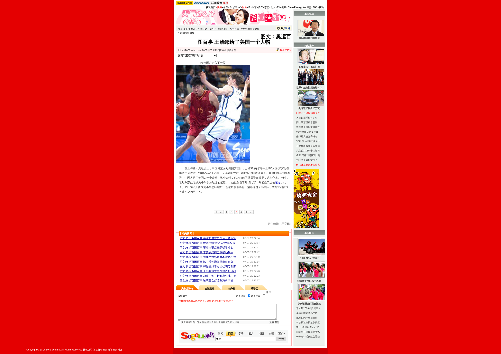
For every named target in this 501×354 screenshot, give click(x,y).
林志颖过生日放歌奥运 (308, 322)
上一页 (218, 212)
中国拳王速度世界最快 (308, 127)
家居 (266, 7)
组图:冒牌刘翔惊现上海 (308, 155)
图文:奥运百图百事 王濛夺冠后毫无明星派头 (206, 247)
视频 (283, 7)
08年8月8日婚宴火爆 (307, 131)
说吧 (271, 333)
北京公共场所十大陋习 (308, 150)
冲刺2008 (222, 29)
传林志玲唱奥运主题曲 (308, 336)
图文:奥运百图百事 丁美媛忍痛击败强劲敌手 (206, 252)
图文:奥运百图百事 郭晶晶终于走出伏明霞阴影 (208, 266)
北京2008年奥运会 (188, 29)
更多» (281, 333)
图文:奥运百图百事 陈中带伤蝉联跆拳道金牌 (206, 261)
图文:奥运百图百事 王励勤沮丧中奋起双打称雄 (208, 271)
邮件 (302, 7)
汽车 (254, 7)
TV (278, 7)
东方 (277, 182)
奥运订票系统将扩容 (306, 117)
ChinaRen (293, 7)
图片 (251, 333)
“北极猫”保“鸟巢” (309, 258)
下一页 (248, 212)
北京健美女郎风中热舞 (309, 281)
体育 (225, 7)
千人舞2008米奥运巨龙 (308, 308)
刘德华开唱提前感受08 (308, 331)
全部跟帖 (209, 288)
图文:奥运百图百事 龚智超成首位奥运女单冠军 (208, 238)
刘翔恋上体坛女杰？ (306, 160)
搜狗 (321, 7)
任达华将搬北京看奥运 (308, 146)
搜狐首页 (210, 7)
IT (249, 7)
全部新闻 (107, 349)
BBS (315, 7)
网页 (230, 333)
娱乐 (235, 7)
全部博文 (117, 349)
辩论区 (254, 288)
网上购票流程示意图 (306, 122)
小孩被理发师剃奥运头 (309, 303)
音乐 (240, 333)
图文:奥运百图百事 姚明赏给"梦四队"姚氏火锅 (207, 242)
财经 (244, 7)
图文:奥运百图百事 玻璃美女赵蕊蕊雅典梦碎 (206, 280)
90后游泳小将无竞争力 (308, 141)
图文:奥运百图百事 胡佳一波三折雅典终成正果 (208, 275)
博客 (308, 7)
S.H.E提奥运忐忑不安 (307, 327)
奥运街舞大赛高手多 (306, 313)
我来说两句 (286, 50)
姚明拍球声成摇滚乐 (306, 317)
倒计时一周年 (207, 29)
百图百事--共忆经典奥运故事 (244, 29)
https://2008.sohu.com (189, 50)
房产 (260, 7)
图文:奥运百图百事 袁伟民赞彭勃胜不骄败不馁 (208, 257)
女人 (273, 7)
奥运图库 (309, 233)
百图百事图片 (187, 33)
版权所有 (97, 349)
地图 (261, 333)
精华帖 (231, 288)
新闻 (219, 7)
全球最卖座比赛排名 (306, 136)
